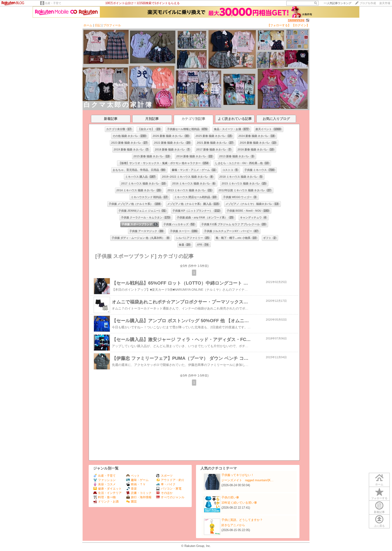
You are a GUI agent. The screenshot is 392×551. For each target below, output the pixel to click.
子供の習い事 (230, 497)
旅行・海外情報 (141, 497)
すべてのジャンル (172, 497)
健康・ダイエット (110, 488)
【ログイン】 (300, 25)
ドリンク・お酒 (108, 501)
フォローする (379, 498)
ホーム (87, 25)
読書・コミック (141, 493)
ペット (135, 475)
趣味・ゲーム (140, 480)
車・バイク (168, 484)
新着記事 (379, 512)
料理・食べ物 (107, 497)
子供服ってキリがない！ (237, 475)
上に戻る (379, 525)
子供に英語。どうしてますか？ (242, 520)
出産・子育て (53, 3)
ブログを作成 (368, 3)
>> (337, 3)
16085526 (296, 20)
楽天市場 (384, 3)
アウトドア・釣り (172, 480)
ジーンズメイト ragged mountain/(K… (247, 480)
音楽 (134, 488)
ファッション (107, 480)
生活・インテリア (110, 493)
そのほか (167, 493)
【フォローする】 (279, 25)
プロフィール (112, 25)
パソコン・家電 (171, 488)
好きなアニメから (233, 525)
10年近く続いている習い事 (239, 502)
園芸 (134, 501)
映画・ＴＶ (138, 484)
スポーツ (167, 475)
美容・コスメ (107, 484)
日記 (98, 25)
